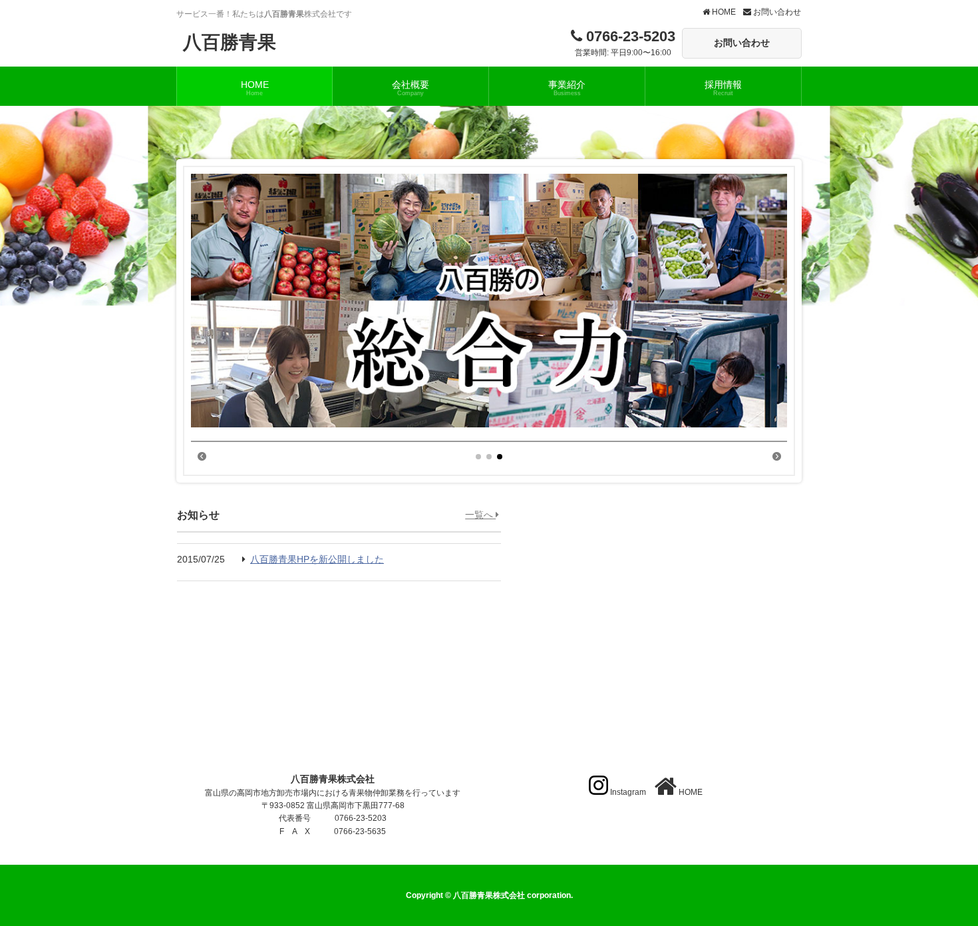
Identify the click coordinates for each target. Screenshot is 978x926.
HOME (723, 12)
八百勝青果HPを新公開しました (317, 559)
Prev (201, 455)
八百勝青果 (229, 42)
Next (776, 455)
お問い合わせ (776, 12)
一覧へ (480, 514)
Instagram (628, 792)
